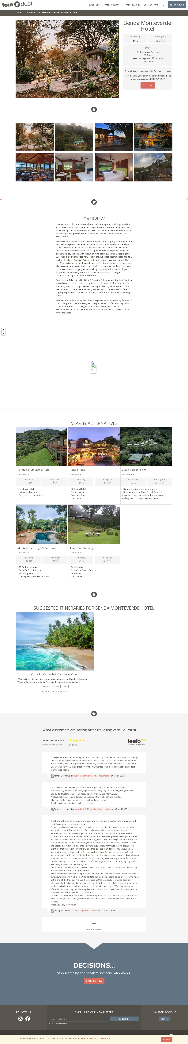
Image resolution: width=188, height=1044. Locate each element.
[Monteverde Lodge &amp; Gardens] (93, 367)
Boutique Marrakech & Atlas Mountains (90, 775)
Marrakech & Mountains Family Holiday (93, 809)
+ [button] (3, 330)
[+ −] (94, 367)
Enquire (148, 85)
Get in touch (177, 4)
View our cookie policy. (99, 1038)
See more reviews (94, 924)
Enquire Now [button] (94, 981)
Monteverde (44, 12)
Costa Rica (30, 12)
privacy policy (61, 1023)
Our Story (94, 4)
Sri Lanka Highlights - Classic (84, 910)
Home (18, 12)
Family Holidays (112, 4)
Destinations (151, 4)
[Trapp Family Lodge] (95, 369)
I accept (167, 1039)
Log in (164, 1018)
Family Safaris (132, 4)
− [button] (3, 333)
